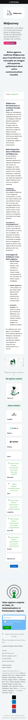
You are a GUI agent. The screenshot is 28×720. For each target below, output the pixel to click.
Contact (4, 650)
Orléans (12, 682)
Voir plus (14, 566)
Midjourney (15, 94)
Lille (10, 686)
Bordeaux (5, 677)
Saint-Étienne (12, 677)
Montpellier (5, 686)
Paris (9, 675)
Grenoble (4, 684)
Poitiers (15, 679)
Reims (16, 688)
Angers (10, 684)
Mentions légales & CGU (9, 656)
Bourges (17, 682)
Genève (5, 690)
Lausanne (10, 690)
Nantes (23, 675)
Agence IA (10, 398)
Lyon (13, 675)
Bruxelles (5, 692)
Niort (3, 682)
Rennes (23, 682)
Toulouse (18, 675)
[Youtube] (14, 706)
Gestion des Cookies (8, 661)
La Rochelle (21, 679)
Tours (7, 682)
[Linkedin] (14, 702)
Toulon (11, 688)
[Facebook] (14, 711)
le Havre (20, 686)
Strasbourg (5, 688)
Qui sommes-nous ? (8, 653)
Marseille (15, 686)
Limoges (9, 679)
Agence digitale (6, 667)
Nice (20, 684)
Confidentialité (6, 658)
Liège (10, 692)
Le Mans (15, 684)
